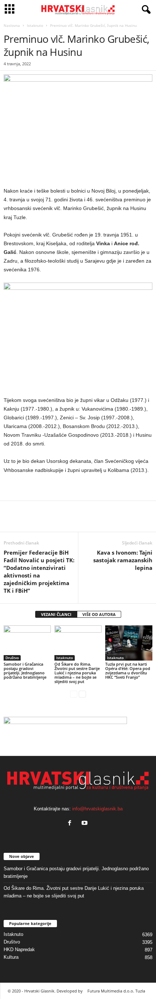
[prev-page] (73, 694)
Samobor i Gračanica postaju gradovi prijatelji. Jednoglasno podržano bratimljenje (25, 670)
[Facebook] (11, 521)
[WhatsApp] (27, 521)
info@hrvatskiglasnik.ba (97, 808)
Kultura (11, 957)
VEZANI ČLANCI (56, 614)
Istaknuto (35, 25)
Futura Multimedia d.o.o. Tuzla (116, 991)
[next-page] (82, 694)
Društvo (12, 657)
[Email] (44, 521)
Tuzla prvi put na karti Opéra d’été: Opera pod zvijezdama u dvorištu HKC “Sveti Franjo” (127, 670)
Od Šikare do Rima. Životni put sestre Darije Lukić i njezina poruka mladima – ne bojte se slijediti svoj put (77, 672)
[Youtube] (85, 823)
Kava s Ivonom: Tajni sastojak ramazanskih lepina (122, 560)
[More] (94, 521)
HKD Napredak (19, 949)
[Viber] (77, 521)
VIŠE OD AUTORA (99, 614)
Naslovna (12, 25)
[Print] (61, 521)
